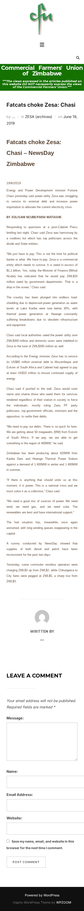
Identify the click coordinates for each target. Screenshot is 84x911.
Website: (14, 818)
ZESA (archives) (38, 116)
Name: (12, 771)
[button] (42, 45)
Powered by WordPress (42, 895)
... (13, 116)
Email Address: (19, 794)
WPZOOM (63, 902)
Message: (15, 718)
